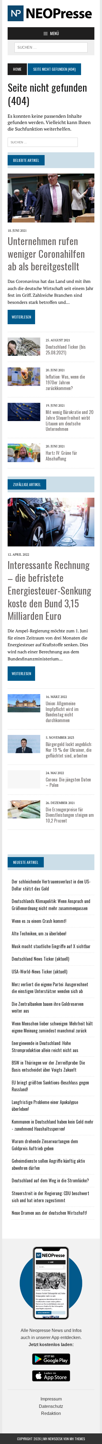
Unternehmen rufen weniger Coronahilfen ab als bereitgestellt (46, 253)
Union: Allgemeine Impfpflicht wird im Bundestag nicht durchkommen (62, 711)
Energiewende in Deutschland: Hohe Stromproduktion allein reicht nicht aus (45, 1046)
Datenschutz (51, 1406)
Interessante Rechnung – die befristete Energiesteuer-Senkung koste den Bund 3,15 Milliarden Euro (49, 590)
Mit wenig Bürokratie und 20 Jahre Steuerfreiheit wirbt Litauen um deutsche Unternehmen (70, 420)
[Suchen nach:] (43, 141)
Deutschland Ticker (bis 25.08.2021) (66, 350)
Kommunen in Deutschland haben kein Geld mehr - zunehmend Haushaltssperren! (53, 1125)
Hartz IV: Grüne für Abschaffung (61, 456)
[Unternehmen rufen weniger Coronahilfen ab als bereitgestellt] (51, 219)
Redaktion (51, 1413)
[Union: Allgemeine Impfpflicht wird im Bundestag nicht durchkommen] (24, 709)
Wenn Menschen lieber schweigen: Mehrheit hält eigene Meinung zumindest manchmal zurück (52, 1027)
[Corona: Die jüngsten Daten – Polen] (24, 785)
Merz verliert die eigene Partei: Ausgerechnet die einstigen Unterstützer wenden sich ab (50, 988)
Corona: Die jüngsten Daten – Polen (68, 782)
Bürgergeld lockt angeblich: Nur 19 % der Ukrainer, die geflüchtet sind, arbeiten (69, 750)
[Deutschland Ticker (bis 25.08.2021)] (24, 352)
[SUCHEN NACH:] (51, 47)
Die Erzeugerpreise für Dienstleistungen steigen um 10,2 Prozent (70, 815)
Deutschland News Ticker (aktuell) (40, 959)
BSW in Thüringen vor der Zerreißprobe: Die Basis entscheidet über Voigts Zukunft (48, 1066)
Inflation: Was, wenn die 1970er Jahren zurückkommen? (65, 382)
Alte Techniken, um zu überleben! (39, 933)
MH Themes (77, 1438)
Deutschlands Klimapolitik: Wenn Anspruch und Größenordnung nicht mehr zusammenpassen (51, 904)
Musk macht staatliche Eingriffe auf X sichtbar (51, 946)
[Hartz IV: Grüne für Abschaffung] (24, 458)
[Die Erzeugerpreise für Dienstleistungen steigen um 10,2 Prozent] (24, 815)
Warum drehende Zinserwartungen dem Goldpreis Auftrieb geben (45, 1145)
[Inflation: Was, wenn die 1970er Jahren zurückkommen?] (24, 382)
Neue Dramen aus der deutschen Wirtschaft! (49, 1213)
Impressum (51, 1399)
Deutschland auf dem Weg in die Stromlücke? (50, 1180)
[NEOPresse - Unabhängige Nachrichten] (51, 13)
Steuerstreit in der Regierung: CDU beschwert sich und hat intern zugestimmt (50, 1197)
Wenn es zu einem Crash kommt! (39, 921)
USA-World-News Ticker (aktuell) (39, 971)
